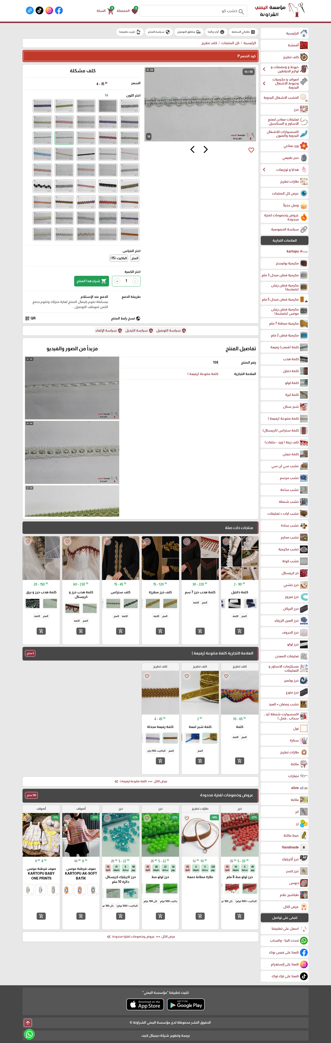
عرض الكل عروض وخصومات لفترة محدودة (140, 937)
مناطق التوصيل (189, 32)
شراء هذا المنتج (92, 281)
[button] (127, 11)
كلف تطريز (209, 43)
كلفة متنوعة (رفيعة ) (202, 374)
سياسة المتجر (159, 32)
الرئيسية (250, 43)
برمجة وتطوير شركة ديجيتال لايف (165, 1035)
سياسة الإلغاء (108, 330)
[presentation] (205, 150)
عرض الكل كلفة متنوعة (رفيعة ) (140, 781)
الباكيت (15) (118, 258)
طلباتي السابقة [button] (243, 32)
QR (30, 318)
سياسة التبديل (139, 330)
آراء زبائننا (216, 32)
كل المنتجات (230, 43)
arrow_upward (28, 1023)
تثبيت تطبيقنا (130, 32)
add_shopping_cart (239, 631)
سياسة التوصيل (171, 330)
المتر (134, 258)
